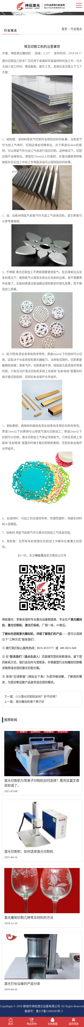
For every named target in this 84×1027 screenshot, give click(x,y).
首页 (64, 29)
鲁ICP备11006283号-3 (49, 1011)
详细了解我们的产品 (49, 633)
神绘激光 (40, 555)
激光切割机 (15, 625)
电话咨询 (31, 1024)
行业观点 (76, 29)
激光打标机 (32, 625)
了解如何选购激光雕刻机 (17, 633)
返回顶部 (73, 1024)
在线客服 (52, 1024)
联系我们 (16, 656)
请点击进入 (31, 656)
